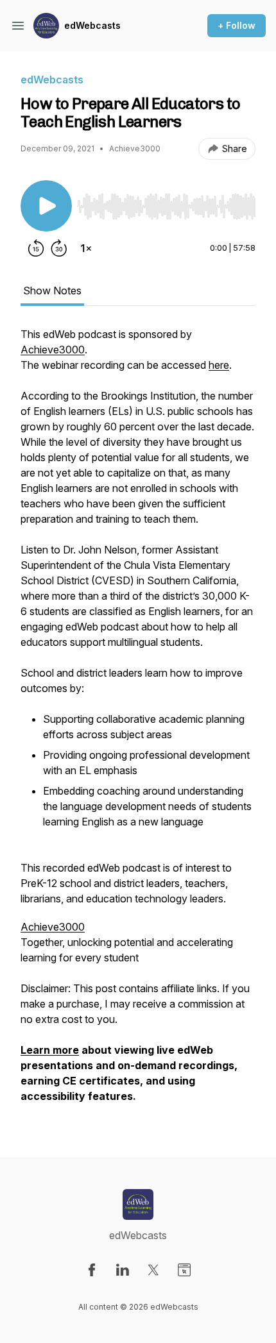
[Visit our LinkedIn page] (122, 1269)
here (219, 365)
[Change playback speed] (86, 248)
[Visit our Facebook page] (91, 1269)
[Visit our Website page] (184, 1269)
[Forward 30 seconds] (59, 248)
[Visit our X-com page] (153, 1269)
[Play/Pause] (46, 206)
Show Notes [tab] (52, 290)
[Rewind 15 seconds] (36, 248)
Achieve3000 (53, 349)
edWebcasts (92, 25)
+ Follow (236, 25)
